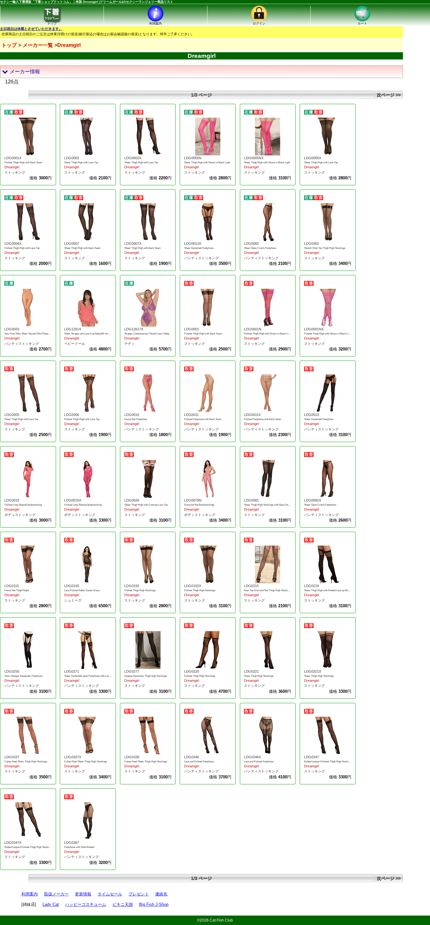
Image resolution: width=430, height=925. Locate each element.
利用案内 (29, 894)
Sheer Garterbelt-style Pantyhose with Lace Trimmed (92, 676)
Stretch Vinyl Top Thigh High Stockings (324, 248)
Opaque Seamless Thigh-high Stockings (145, 676)
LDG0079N (192, 500)
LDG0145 (71, 586)
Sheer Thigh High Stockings (259, 676)
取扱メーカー (56, 894)
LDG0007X (132, 243)
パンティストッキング (201, 258)
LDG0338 (131, 757)
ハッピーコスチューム (85, 904)
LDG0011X (252, 415)
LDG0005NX (253, 158)
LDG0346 (191, 757)
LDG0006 (71, 415)
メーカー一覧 (38, 45)
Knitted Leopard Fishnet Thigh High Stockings (328, 761)
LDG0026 (131, 500)
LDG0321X (312, 671)
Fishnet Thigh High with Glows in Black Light (267, 333)
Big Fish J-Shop (153, 904)
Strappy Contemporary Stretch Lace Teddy (146, 333)
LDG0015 (11, 500)
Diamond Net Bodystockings (199, 504)
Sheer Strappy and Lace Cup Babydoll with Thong (90, 333)
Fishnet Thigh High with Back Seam (23, 162)
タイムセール (110, 894)
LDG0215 (251, 586)
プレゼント (138, 894)
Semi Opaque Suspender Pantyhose (23, 676)
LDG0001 (191, 329)
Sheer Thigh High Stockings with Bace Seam (267, 504)
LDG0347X (12, 842)
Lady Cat (50, 904)
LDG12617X (133, 329)
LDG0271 (71, 671)
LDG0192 (131, 586)
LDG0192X (192, 586)
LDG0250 (11, 671)
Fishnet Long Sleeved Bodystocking (23, 504)
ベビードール (74, 343)
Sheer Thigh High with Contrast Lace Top (146, 504)
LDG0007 (71, 243)
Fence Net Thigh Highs (16, 590)
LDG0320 (191, 671)
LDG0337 (11, 757)
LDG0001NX (314, 329)
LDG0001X (12, 158)
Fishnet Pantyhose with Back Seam (203, 419)
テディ (129, 343)
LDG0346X (252, 757)
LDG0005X (312, 158)
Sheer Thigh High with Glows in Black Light (207, 162)
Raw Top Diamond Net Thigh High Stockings (267, 590)
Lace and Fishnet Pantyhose (199, 761)
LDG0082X (312, 500)
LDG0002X (132, 158)
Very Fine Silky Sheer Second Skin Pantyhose (28, 333)
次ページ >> (389, 94)
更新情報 (83, 894)
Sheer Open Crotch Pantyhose (260, 248)
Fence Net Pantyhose (135, 419)
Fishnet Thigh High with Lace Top (22, 248)
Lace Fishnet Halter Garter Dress (82, 590)
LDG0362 (311, 243)
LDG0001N (252, 329)
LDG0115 (11, 586)
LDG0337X (72, 757)
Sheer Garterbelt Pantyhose (198, 248)
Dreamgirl (11, 167)
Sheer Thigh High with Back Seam (82, 248)
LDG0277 (131, 671)
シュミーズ (73, 600)
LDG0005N (192, 158)
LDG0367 (71, 842)
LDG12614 (72, 329)
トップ (9, 45)
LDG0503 (11, 329)
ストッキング (14, 172)
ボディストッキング (20, 515)
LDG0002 (71, 158)
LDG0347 (311, 757)
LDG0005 (11, 415)
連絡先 (161, 894)
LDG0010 (131, 415)
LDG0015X (72, 500)
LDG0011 (191, 415)
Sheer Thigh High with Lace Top (81, 162)
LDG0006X (12, 243)
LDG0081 (251, 500)
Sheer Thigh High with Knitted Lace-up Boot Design (331, 590)
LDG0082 (251, 243)
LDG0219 (311, 586)
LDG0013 (311, 415)
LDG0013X (192, 243)
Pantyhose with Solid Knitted (79, 847)
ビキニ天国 (122, 904)
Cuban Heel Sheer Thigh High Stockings (25, 761)
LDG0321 (251, 671)
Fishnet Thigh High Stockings (140, 590)
